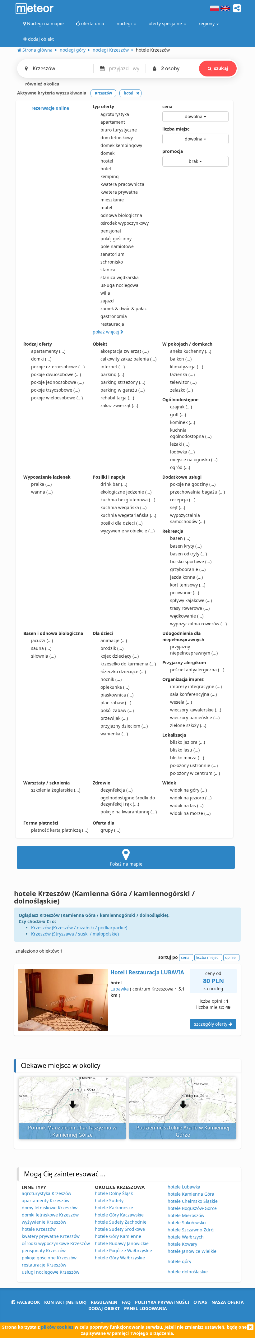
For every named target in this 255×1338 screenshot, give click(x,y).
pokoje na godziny (193, 484)
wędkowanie (186, 616)
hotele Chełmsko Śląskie (193, 1201)
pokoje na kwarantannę (128, 812)
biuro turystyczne (118, 130)
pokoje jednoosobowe (57, 382)
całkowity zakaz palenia (128, 359)
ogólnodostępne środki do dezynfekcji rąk (127, 801)
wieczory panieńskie (195, 717)
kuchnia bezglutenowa (127, 500)
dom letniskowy (116, 137)
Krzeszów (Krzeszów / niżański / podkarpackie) (79, 928)
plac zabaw (115, 703)
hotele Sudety (109, 1200)
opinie (230, 957)
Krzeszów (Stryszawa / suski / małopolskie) (75, 934)
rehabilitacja (117, 398)
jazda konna (186, 577)
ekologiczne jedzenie (125, 492)
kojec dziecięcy (119, 656)
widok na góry (188, 790)
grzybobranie (188, 569)
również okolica (41, 84)
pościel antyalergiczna (197, 670)
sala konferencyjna (193, 694)
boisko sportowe (190, 561)
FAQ (126, 1302)
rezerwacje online (49, 108)
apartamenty (48, 351)
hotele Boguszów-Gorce (192, 1208)
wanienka (114, 734)
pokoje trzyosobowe (55, 390)
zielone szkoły (188, 725)
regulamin (104, 1302)
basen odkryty (188, 554)
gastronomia (113, 316)
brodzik (111, 648)
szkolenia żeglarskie (55, 790)
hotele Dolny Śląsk (114, 1193)
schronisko (111, 262)
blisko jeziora (187, 742)
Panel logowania (145, 1308)
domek (107, 153)
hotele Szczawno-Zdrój (191, 1230)
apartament (112, 122)
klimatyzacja (186, 367)
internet (112, 367)
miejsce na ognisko (193, 459)
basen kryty (186, 546)
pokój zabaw (117, 710)
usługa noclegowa (119, 285)
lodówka (182, 452)
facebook (27, 1302)
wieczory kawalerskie (195, 710)
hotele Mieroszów (186, 1215)
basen (180, 538)
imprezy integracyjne (196, 686)
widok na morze (190, 813)
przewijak (114, 718)
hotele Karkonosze (114, 1208)
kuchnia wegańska (123, 507)
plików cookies (57, 1327)
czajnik (181, 407)
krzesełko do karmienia (128, 664)
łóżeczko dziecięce (123, 671)
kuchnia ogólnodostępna (190, 433)
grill (178, 414)
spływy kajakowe (191, 600)
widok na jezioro (190, 798)
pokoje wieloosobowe (57, 398)
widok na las (186, 805)
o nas (200, 1302)
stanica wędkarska (119, 277)
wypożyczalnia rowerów (198, 624)
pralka (41, 484)
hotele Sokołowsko (187, 1222)
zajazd (107, 301)
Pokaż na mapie (126, 864)
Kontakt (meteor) (65, 1302)
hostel (106, 161)
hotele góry (179, 1261)
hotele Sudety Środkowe (120, 1229)
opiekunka (114, 687)
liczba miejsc (175, 129)
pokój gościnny (116, 238)
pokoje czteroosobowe (58, 367)
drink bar (113, 484)
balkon (181, 359)
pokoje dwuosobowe (56, 374)
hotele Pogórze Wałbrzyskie (123, 1250)
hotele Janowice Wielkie (192, 1251)
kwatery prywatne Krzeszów (51, 1236)
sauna (41, 648)
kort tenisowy (187, 585)
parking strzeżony (122, 382)
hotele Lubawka (184, 1187)
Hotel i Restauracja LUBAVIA (147, 972)
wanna (42, 492)
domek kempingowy (121, 145)
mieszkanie (112, 200)
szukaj (221, 68)
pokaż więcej (106, 332)
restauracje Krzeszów (44, 1265)
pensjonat (110, 231)
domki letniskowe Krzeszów (50, 1215)
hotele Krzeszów (39, 1229)
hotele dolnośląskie (188, 1272)
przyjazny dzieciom (124, 726)
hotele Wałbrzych (186, 1237)
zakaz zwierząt (119, 405)
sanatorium (112, 254)
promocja (172, 151)
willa (105, 293)
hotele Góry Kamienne (118, 1236)
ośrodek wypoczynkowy (124, 223)
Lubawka (119, 989)
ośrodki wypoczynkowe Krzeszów (56, 1243)
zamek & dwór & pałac (123, 308)
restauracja (112, 324)
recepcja (182, 500)
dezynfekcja (116, 790)
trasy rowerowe (190, 608)
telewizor (183, 382)
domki (41, 359)
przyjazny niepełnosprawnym (194, 650)
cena (167, 106)
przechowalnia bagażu (197, 492)
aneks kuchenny (190, 351)
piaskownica (116, 695)
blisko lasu (185, 750)
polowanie (184, 592)
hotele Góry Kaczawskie (119, 1215)
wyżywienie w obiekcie (127, 531)
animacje (113, 640)
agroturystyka (114, 114)
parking (112, 374)
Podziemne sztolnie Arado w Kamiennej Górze (182, 1131)
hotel (105, 169)
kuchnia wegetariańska (128, 515)
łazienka (182, 374)
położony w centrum (195, 773)
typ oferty (103, 106)
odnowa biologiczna (121, 215)
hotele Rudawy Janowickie (122, 1243)
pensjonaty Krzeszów (44, 1250)
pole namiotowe (117, 246)
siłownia (43, 656)
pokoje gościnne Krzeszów (49, 1258)
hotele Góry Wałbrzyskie (120, 1258)
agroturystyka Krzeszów (46, 1193)
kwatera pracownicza (122, 184)
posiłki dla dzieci (121, 523)
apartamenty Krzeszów (45, 1200)
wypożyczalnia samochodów (187, 518)
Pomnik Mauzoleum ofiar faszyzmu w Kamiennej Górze (72, 1131)
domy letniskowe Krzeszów (49, 1208)
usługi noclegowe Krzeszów (50, 1272)
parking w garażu (122, 390)
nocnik (111, 679)
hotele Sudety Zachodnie (120, 1222)
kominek (182, 422)
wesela (181, 702)
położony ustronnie (194, 765)
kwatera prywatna (119, 192)
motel (106, 207)
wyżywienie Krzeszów (44, 1222)
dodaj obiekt (104, 1308)
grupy (110, 830)
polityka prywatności (162, 1302)
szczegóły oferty (211, 1024)
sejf (177, 507)
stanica (107, 270)
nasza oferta (227, 1302)
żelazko (181, 390)
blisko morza (187, 758)
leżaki (179, 444)
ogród (180, 467)
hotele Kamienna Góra (191, 1194)
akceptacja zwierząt (124, 351)
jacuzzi (42, 640)
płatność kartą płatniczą (59, 830)
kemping (109, 176)
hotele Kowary (182, 1244)
